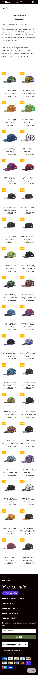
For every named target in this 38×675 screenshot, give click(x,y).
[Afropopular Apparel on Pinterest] (14, 587)
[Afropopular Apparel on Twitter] (4, 587)
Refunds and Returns (13, 598)
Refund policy (9, 618)
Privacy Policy (10, 608)
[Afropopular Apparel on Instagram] (20, 587)
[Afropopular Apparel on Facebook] (9, 587)
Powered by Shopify (8, 653)
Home (4, 25)
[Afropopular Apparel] (19, 2)
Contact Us (8, 603)
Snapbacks (13, 25)
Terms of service (11, 613)
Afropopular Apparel (13, 650)
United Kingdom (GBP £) (13, 645)
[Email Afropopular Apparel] (25, 587)
